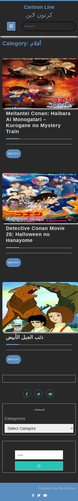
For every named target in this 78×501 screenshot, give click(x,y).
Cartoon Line (39, 7)
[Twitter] (39, 394)
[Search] (39, 466)
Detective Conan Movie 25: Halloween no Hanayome (35, 234)
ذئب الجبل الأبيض (24, 337)
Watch (14, 153)
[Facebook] (27, 394)
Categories (15, 418)
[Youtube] (50, 394)
